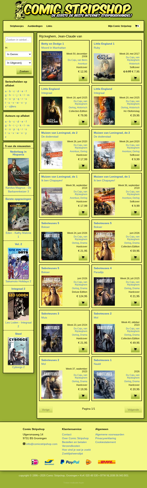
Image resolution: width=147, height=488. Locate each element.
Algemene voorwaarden (109, 434)
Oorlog (72, 107)
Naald (97, 363)
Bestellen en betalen (74, 442)
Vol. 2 (18, 244)
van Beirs (82, 60)
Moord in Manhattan (53, 47)
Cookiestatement (105, 442)
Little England (50, 88)
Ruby (97, 47)
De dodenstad (49, 136)
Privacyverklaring (105, 438)
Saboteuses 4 (103, 268)
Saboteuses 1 (103, 360)
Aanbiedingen (35, 26)
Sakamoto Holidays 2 (18, 281)
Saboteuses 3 (50, 313)
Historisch (134, 63)
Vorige (46, 409)
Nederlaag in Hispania (18, 153)
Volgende (133, 409)
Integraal (46, 92)
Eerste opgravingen (18, 198)
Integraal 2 (18, 288)
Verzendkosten (71, 445)
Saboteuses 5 (50, 223)
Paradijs (99, 272)
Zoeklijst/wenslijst (72, 453)
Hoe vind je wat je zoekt (76, 449)
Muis (44, 317)
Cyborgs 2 (18, 367)
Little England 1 (104, 43)
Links (49, 26)
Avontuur (82, 63)
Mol (96, 317)
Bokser (45, 226)
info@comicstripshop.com (41, 443)
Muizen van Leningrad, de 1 (59, 176)
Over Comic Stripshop (75, 438)
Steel (18, 333)
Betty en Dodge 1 (52, 43)
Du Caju (72, 60)
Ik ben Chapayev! (52, 180)
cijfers (12, 106)
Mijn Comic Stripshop (119, 26)
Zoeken (24, 71)
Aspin (81, 483)
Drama (83, 243)
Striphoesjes (17, 26)
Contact (66, 434)
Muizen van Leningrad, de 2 (59, 132)
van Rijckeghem (133, 58)
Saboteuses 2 (103, 313)
